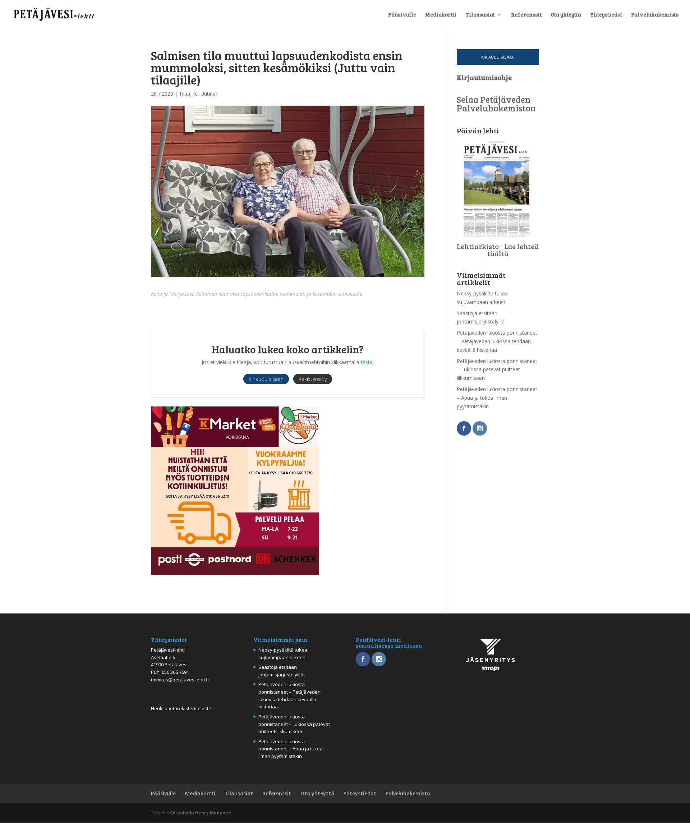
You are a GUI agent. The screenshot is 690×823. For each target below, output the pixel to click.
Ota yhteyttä (566, 15)
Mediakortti (440, 15)
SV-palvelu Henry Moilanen (200, 813)
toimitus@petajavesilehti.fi (180, 679)
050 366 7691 (175, 672)
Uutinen (209, 93)
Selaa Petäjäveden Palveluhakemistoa (496, 103)
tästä (367, 362)
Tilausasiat (480, 15)
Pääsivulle (402, 15)
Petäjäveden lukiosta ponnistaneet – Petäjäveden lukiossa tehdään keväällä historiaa (497, 341)
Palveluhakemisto (654, 15)
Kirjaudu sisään (498, 57)
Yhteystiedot (606, 15)
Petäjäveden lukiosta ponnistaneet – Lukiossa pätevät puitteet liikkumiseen (497, 370)
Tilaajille (188, 93)
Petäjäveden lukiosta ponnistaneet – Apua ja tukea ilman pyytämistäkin (497, 398)
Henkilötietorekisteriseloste (181, 708)
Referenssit (526, 15)
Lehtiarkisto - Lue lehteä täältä (498, 249)
